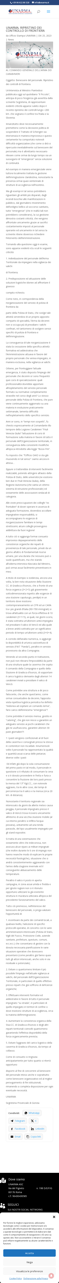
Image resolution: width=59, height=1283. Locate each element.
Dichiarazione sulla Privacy (35, 1278)
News (11, 39)
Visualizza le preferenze (29, 1271)
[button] (54, 1216)
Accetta (29, 1253)
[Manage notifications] (51, 1275)
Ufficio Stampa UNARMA (22, 35)
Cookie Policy (15, 1278)
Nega (30, 1262)
